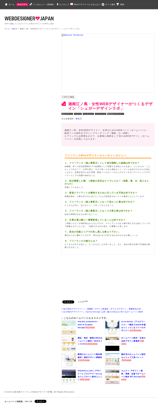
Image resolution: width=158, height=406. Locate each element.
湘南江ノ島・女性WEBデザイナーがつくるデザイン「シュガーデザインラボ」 (110, 106)
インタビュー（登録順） (44, 4)
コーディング (100, 114)
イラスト (77, 114)
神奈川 (14, 29)
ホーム (12, 4)
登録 (122, 4)
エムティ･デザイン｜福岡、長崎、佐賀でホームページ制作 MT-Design (133, 374)
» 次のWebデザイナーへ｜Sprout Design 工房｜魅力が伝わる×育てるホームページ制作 (102, 312)
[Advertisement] (84, 277)
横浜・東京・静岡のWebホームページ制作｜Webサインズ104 (90, 341)
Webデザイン (67, 114)
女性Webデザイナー (116, 114)
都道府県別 (22, 4)
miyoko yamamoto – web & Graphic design (88, 324)
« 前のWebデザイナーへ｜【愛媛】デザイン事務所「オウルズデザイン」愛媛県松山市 (101, 309)
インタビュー (88, 114)
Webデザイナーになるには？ (87, 4)
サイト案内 (110, 4)
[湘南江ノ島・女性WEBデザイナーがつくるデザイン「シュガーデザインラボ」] (72, 35)
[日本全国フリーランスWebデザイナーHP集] (29, 20)
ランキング (64, 4)
